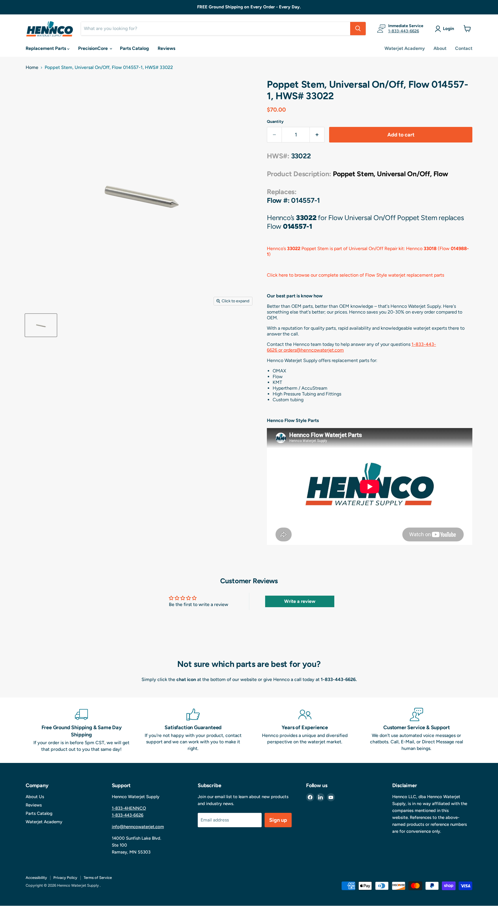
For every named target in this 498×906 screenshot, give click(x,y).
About (439, 48)
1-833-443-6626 (403, 31)
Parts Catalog (134, 48)
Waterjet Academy (404, 48)
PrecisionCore (93, 48)
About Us (35, 796)
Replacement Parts (46, 48)
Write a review (299, 601)
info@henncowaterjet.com (138, 826)
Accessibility (36, 877)
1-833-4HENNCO (129, 808)
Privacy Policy (65, 877)
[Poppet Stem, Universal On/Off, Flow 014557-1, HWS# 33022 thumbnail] (41, 325)
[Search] (358, 28)
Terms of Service (98, 877)
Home (32, 67)
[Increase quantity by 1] (317, 135)
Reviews (166, 48)
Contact (463, 48)
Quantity (275, 121)
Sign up (278, 820)
